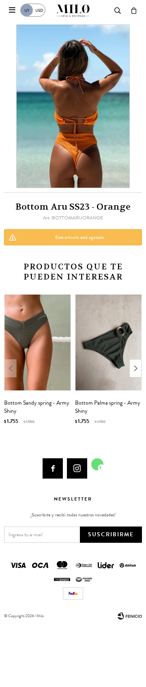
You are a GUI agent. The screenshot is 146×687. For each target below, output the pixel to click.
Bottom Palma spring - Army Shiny (107, 407)
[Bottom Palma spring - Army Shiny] (108, 342)
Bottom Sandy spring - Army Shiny (36, 407)
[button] (135, 368)
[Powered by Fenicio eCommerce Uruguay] (130, 616)
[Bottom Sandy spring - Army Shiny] (37, 342)
